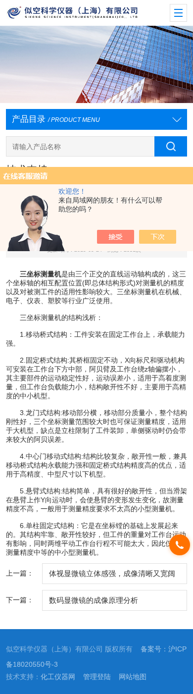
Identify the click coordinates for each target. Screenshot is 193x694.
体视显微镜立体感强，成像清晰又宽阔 (112, 574)
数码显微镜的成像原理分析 (93, 600)
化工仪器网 (58, 677)
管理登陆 (97, 677)
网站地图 (132, 677)
